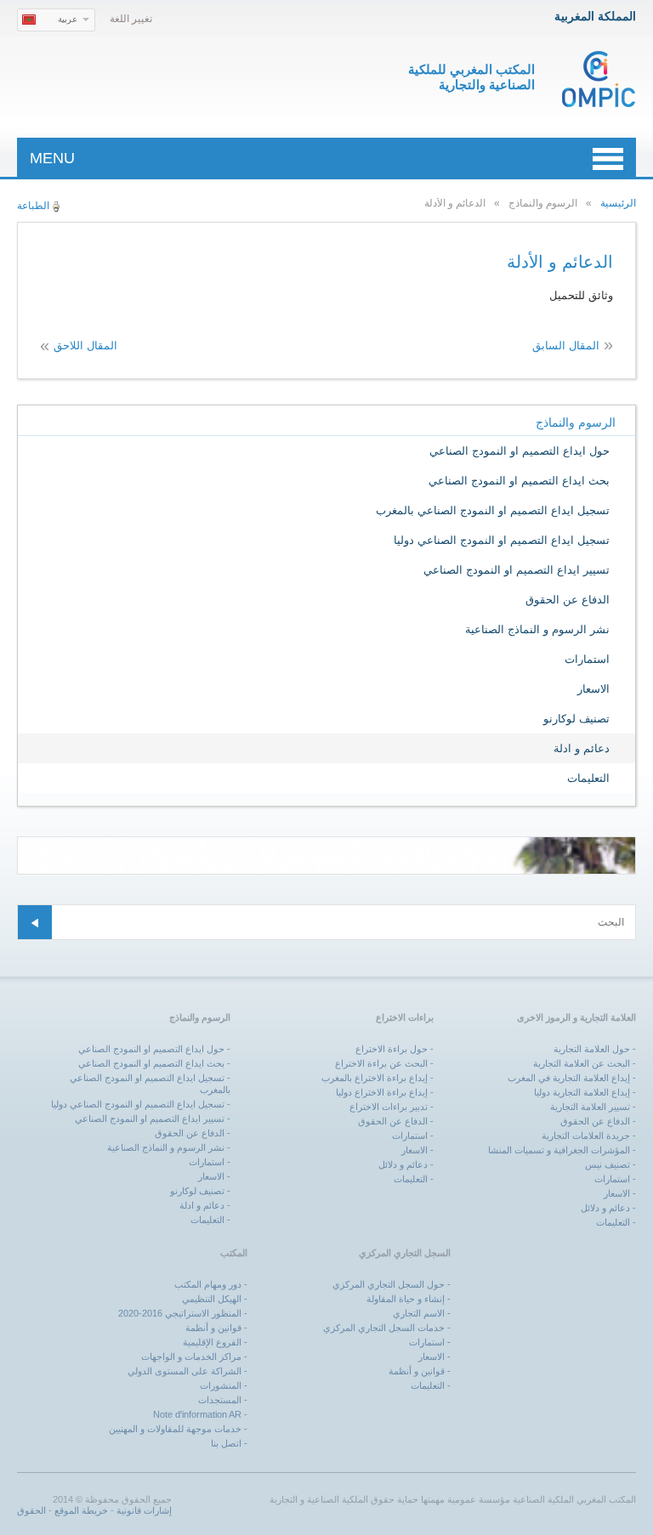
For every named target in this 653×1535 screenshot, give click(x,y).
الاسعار (593, 689)
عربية (67, 19)
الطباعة (33, 206)
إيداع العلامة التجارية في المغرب (569, 1078)
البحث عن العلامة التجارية (581, 1063)
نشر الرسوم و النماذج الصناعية (537, 629)
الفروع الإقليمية (212, 1342)
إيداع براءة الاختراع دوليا (382, 1092)
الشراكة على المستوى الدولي (184, 1371)
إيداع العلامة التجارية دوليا (582, 1092)
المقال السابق (565, 345)
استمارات (587, 659)
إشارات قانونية (144, 1510)
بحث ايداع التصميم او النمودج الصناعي (519, 480)
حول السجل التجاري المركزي (388, 1284)
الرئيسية (618, 203)
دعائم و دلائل (605, 1208)
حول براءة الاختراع (391, 1049)
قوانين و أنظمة (417, 1371)
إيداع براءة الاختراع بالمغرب (374, 1078)
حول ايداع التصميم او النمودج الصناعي (519, 451)
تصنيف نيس (607, 1164)
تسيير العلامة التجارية (590, 1107)
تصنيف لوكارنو (576, 718)
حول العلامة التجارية (592, 1049)
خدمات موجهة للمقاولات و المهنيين (175, 1429)
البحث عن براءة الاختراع (381, 1063)
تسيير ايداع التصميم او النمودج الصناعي (516, 570)
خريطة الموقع (81, 1510)
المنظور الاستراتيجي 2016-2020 (179, 1313)
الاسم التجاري (419, 1313)
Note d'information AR (197, 1414)
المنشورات (220, 1385)
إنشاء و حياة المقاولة (405, 1299)
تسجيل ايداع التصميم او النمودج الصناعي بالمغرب (493, 510)
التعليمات (588, 778)
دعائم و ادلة (582, 748)
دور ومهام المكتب (207, 1284)
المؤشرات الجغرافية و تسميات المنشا (559, 1150)
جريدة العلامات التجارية (586, 1135)
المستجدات (219, 1400)
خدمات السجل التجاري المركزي (384, 1328)
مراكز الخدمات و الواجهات (191, 1356)
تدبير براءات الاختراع (388, 1107)
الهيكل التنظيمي (211, 1299)
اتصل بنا (226, 1443)
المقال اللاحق (85, 345)
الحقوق (31, 1510)
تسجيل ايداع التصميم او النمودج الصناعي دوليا (502, 540)
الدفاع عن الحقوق (567, 599)
